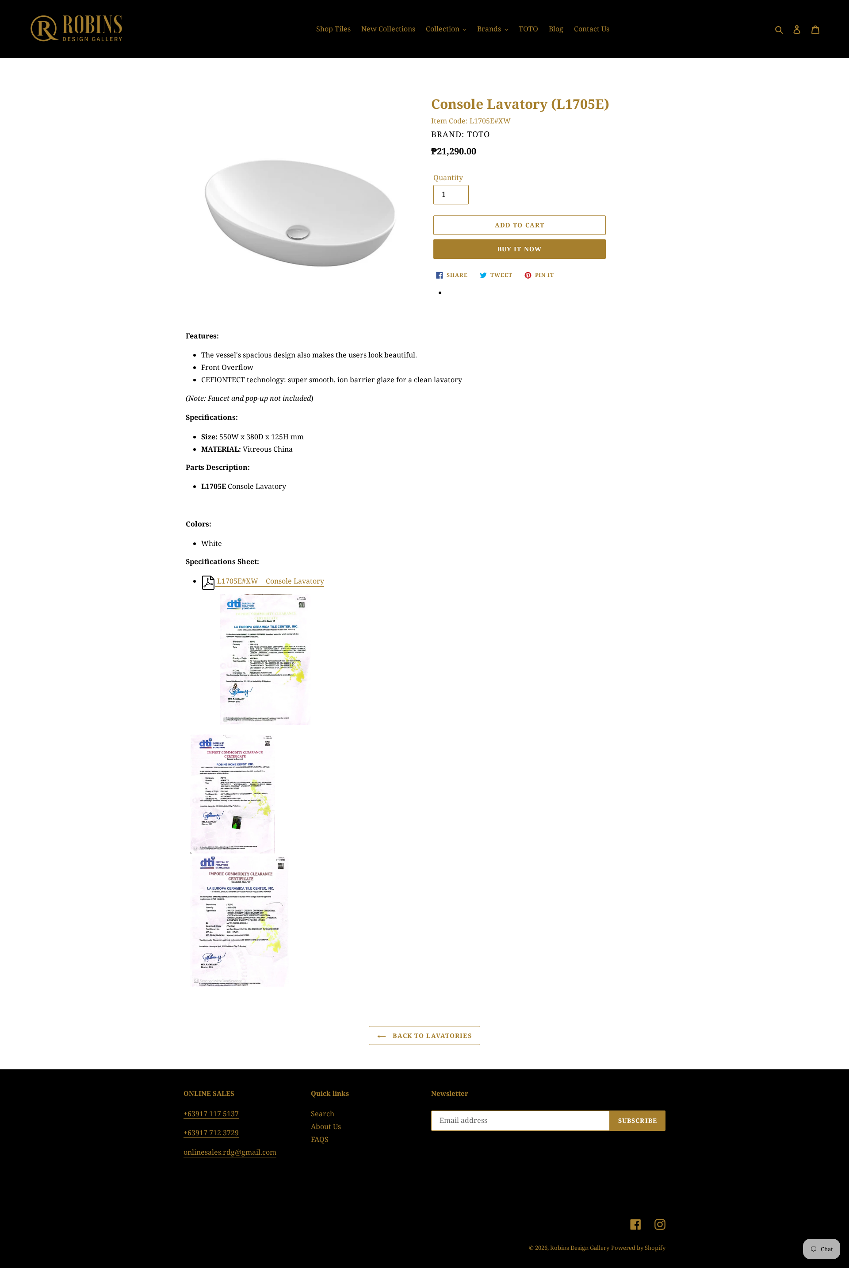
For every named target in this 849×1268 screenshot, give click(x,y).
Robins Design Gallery (579, 1248)
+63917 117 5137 (211, 1113)
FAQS (320, 1139)
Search (322, 1113)
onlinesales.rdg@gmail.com (230, 1152)
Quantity (448, 177)
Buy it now (519, 249)
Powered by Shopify (638, 1248)
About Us (326, 1126)
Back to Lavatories (430, 1035)
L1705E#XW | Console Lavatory (269, 581)
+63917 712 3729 (211, 1132)
